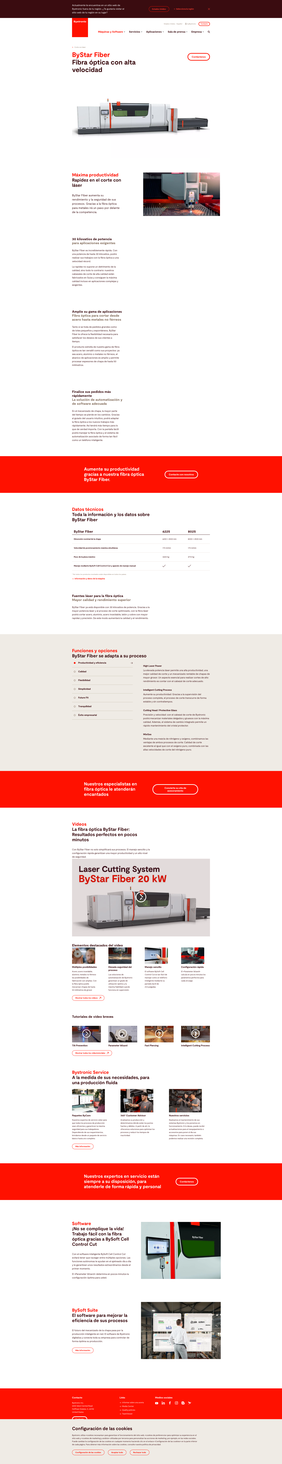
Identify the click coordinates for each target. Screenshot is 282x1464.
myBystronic (191, 24)
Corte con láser (80, 47)
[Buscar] (209, 32)
